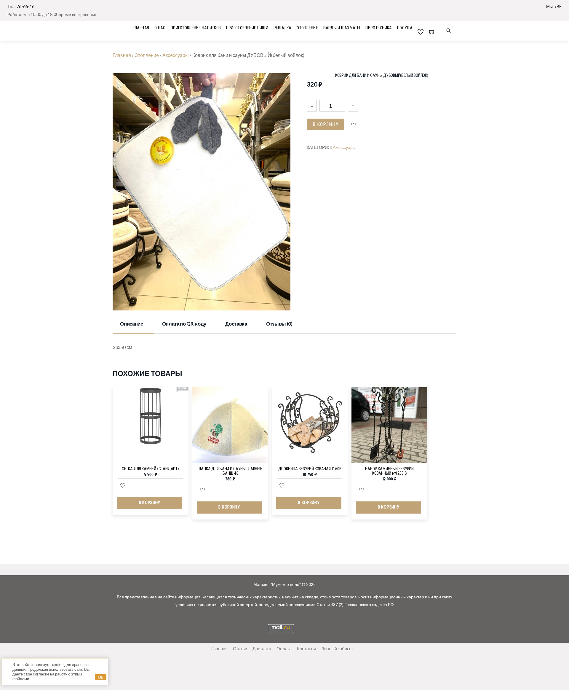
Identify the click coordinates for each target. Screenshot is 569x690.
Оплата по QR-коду (184, 324)
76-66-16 (25, 6)
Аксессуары (175, 55)
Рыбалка (283, 28)
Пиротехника (378, 28)
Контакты (306, 648)
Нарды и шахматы (341, 28)
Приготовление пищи (247, 28)
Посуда (405, 28)
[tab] (133, 324)
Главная (122, 55)
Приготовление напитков (196, 28)
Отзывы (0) (279, 324)
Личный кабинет (337, 648)
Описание (131, 324)
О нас (159, 28)
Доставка (236, 324)
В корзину (326, 124)
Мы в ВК (554, 6)
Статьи (240, 648)
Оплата (284, 648)
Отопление (307, 28)
